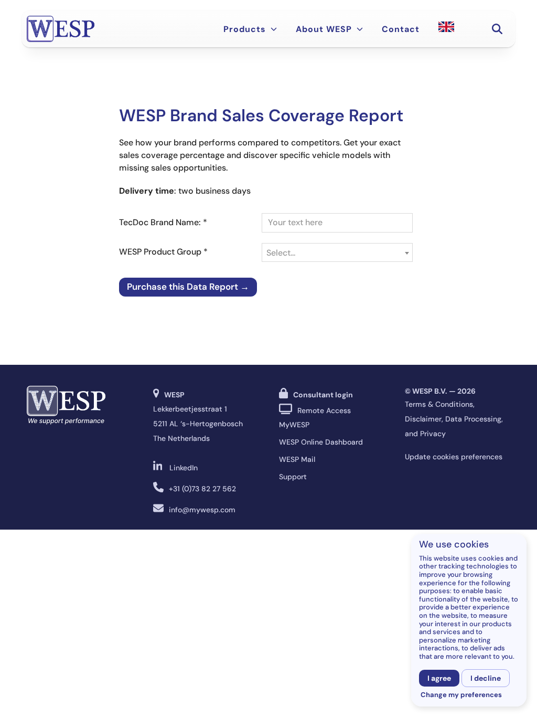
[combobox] (337, 252)
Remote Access (324, 410)
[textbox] (337, 253)
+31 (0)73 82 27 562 (202, 488)
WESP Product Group (163, 251)
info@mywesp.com (202, 509)
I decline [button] (485, 678)
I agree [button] (439, 678)
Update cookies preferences (453, 456)
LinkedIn (183, 467)
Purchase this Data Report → (188, 286)
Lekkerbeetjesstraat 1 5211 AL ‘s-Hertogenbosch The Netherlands (198, 423)
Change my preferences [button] (461, 695)
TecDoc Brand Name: (163, 222)
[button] (497, 29)
